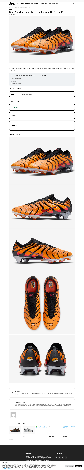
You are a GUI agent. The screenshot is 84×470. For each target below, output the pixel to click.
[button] (73, 3)
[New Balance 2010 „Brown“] (15, 430)
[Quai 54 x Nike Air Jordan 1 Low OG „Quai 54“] (69, 430)
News (18, 3)
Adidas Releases (43, 3)
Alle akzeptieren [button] (79, 466)
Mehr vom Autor (21, 423)
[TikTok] (70, 1)
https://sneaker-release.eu (22, 414)
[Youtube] (74, 1)
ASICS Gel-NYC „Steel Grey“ (41, 435)
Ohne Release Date (53, 3)
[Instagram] (68, 1)
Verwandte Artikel (13, 423)
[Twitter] (72, 1)
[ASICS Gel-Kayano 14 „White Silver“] (29, 430)
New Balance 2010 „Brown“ (14, 435)
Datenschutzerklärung (6, 468)
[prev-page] (10, 439)
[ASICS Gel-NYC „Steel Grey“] (42, 430)
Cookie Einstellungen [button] (69, 466)
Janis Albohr (13, 14)
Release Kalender (25, 3)
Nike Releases (34, 3)
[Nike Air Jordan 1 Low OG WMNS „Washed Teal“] (55, 430)
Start (10, 7)
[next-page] (12, 439)
